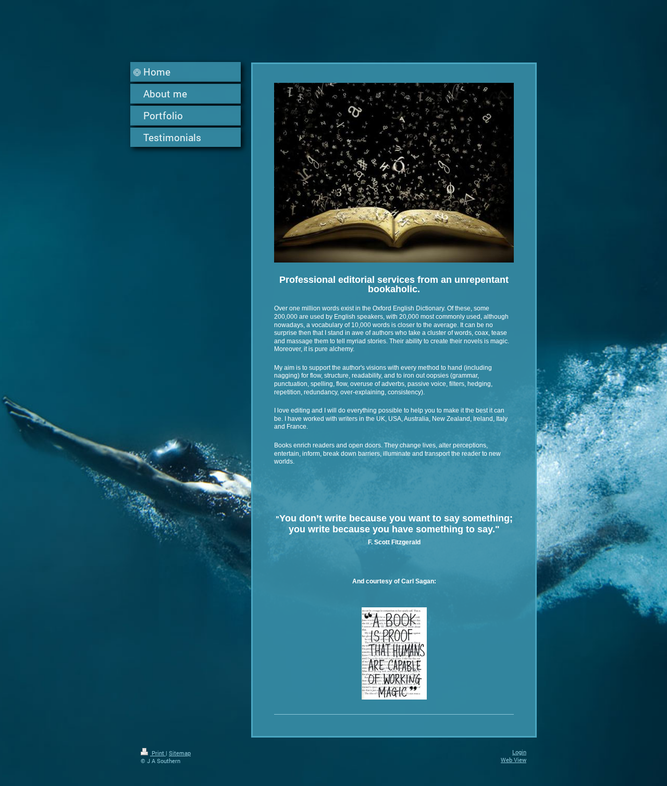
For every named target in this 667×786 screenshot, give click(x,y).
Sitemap (180, 753)
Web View (513, 760)
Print (158, 753)
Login (519, 752)
